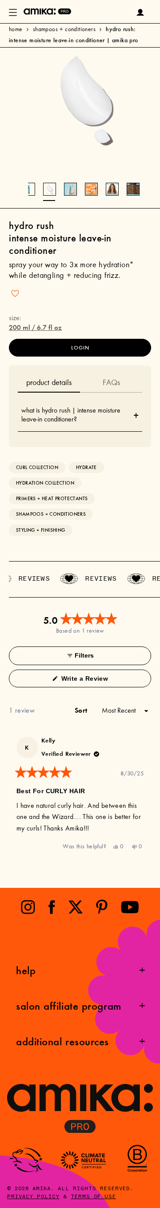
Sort (82, 710)
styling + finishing (40, 530)
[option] (84, 102)
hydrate (86, 467)
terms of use (93, 1197)
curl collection (37, 467)
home (16, 29)
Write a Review (97, 680)
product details (49, 383)
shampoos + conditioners (64, 29)
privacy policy (33, 1197)
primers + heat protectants (52, 499)
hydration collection (45, 483)
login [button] (80, 348)
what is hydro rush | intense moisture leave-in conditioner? (80, 415)
